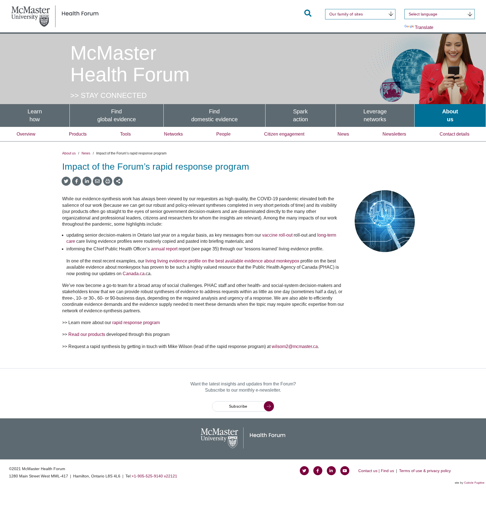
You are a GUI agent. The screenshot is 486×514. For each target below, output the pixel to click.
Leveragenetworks (375, 115)
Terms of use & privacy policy (425, 470)
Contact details (454, 134)
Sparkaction (300, 115)
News (343, 134)
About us (69, 153)
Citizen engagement (284, 134)
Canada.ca (134, 273)
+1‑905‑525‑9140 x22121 (154, 476)
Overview (26, 134)
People (223, 134)
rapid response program (136, 322)
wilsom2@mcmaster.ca (295, 346)
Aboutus (450, 115)
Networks (173, 134)
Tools (125, 134)
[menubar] (243, 115)
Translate (424, 27)
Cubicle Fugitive (474, 482)
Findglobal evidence (116, 115)
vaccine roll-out (277, 235)
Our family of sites (346, 14)
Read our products (86, 334)
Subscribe (238, 406)
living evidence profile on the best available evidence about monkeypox (228, 261)
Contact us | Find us (376, 470)
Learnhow (35, 115)
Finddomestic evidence (214, 115)
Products (78, 134)
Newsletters (394, 134)
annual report (164, 248)
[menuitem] (34, 115)
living (151, 261)
